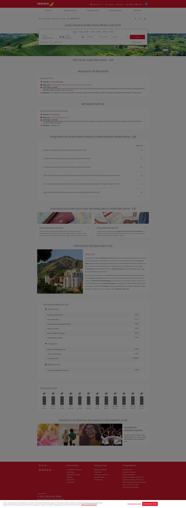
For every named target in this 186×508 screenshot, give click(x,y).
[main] (93, 504)
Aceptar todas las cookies (150, 504)
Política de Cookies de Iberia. (89, 505)
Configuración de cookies (134, 504)
